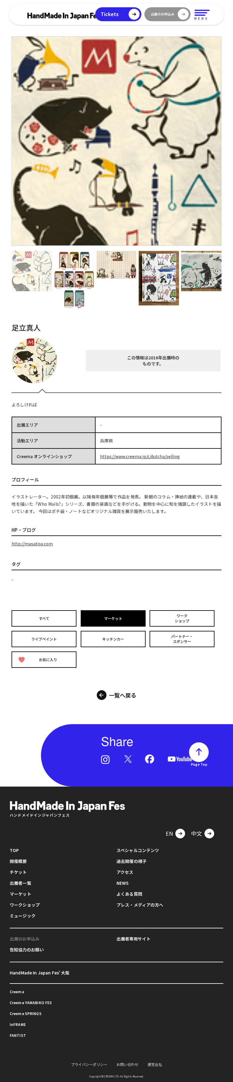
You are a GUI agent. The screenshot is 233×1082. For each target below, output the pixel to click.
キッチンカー (113, 638)
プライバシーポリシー (89, 1064)
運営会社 (154, 1064)
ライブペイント (44, 638)
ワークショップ (182, 618)
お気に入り (48, 659)
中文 (196, 833)
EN (169, 833)
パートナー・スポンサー (182, 639)
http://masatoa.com (32, 544)
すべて (44, 618)
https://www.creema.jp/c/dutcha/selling (140, 456)
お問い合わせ (127, 1064)
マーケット (113, 618)
